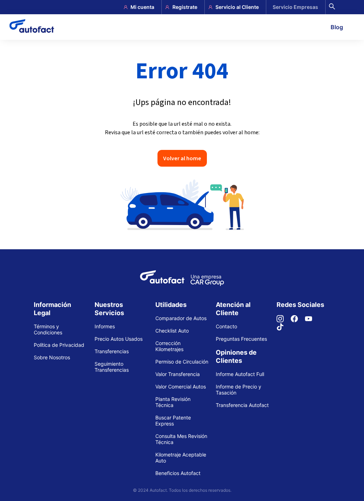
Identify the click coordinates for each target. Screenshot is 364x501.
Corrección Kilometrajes (169, 346)
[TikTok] (284, 328)
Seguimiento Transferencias (112, 367)
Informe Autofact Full (240, 374)
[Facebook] (298, 320)
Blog (337, 27)
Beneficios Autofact (177, 473)
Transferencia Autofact (242, 405)
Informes (105, 326)
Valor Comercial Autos (180, 386)
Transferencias (112, 351)
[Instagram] (284, 320)
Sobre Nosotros (52, 357)
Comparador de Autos (181, 318)
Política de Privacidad (59, 345)
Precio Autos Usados (119, 339)
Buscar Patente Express (173, 420)
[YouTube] (312, 320)
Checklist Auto (172, 331)
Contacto (226, 326)
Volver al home (182, 158)
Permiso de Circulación (181, 362)
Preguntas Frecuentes (241, 339)
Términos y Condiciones (48, 329)
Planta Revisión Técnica (173, 402)
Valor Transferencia (177, 374)
